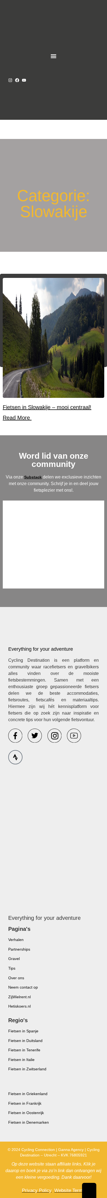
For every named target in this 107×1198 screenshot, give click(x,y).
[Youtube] (24, 80)
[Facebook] (17, 80)
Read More (17, 418)
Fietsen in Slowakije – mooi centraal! (47, 407)
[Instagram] (10, 80)
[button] (53, 56)
